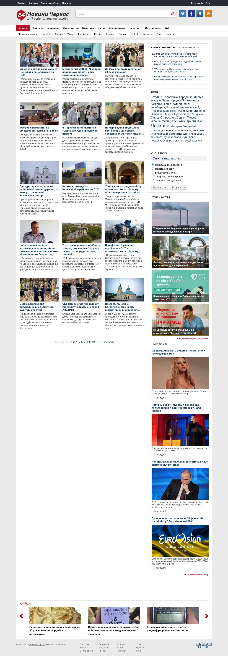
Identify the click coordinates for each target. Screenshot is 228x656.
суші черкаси (193, 140)
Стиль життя (117, 28)
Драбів (198, 97)
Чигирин (176, 126)
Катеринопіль (181, 104)
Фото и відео (153, 28)
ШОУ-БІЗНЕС (160, 344)
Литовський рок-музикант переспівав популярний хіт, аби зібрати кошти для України (176, 407)
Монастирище (195, 110)
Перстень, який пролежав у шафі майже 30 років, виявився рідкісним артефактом (54, 630)
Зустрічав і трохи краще (168, 176)
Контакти (33, 3)
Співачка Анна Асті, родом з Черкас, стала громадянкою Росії (178, 352)
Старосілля (167, 117)
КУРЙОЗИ (26, 603)
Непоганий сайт (164, 168)
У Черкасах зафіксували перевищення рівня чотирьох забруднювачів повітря (176, 70)
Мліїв (181, 110)
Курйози (170, 34)
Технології (134, 28)
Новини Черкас (37, 644)
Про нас (21, 3)
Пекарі (168, 114)
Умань (166, 121)
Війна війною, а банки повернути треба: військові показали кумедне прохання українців (113, 630)
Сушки (181, 117)
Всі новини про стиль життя (193, 338)
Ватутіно (156, 97)
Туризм (122, 34)
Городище (186, 97)
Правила (67, 3)
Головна (23, 28)
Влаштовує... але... (165, 172)
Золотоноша (190, 100)
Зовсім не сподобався (167, 180)
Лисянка (156, 110)
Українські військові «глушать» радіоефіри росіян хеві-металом (167, 629)
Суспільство (71, 28)
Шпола (155, 130)
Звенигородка (171, 100)
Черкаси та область (28, 34)
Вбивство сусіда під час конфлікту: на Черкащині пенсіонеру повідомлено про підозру (178, 77)
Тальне (191, 117)
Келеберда (158, 107)
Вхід (208, 3)
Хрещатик (178, 121)
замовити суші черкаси (166, 137)
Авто (159, 34)
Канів (167, 104)
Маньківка (170, 110)
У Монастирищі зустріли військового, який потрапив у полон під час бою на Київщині (175, 55)
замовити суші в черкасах (186, 133)
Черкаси (160, 125)
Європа (59, 34)
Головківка (171, 97)
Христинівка (194, 121)
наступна (108, 341)
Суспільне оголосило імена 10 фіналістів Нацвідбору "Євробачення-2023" (178, 520)
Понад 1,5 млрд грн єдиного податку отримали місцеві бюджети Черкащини (177, 62)
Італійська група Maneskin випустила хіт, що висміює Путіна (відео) (180, 463)
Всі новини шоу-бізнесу (196, 574)
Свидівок (197, 114)
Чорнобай (189, 126)
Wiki (167, 28)
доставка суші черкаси (176, 130)
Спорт (101, 28)
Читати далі (160, 398)
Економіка (53, 28)
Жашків (156, 100)
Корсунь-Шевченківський (182, 107)
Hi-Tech (134, 34)
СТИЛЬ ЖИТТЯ (161, 197)
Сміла (155, 117)
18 (100, 341)
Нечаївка (156, 114)
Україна (46, 34)
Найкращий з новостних (168, 164)
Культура (88, 28)
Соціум (121, 644)
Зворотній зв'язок (50, 3)
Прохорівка (181, 114)
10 (93, 341)
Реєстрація (197, 3)
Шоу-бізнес (84, 34)
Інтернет (147, 34)
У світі (70, 34)
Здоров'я (110, 34)
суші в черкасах (173, 140)
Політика (37, 28)
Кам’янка (157, 104)
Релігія (97, 34)
